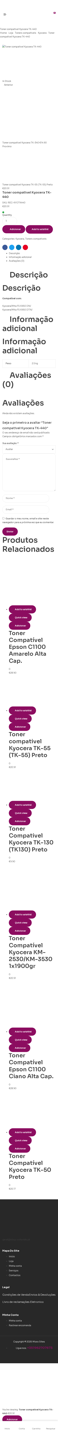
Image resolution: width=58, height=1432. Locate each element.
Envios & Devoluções (42, 1294)
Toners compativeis (25, 32)
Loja (11, 32)
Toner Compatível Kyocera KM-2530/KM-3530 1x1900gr (30, 952)
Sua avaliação (10, 443)
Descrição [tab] (29, 274)
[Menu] (6, 14)
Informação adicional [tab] (27, 324)
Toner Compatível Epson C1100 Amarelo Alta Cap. (27, 647)
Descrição (14, 253)
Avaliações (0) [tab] (26, 380)
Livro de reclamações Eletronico (23, 1302)
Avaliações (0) (16, 260)
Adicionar (15, 229)
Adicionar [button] (20, 625)
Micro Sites (38, 1341)
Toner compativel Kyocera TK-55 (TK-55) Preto (30, 745)
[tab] (32, 253)
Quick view (21, 617)
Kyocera (42, 32)
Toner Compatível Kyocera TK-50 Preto (30, 1166)
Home (3, 32)
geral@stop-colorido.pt (16, 1239)
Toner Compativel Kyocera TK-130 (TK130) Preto (31, 839)
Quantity (7, 215)
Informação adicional (20, 257)
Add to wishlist (40, 229)
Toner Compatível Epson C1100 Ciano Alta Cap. (31, 1066)
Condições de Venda (15, 1294)
